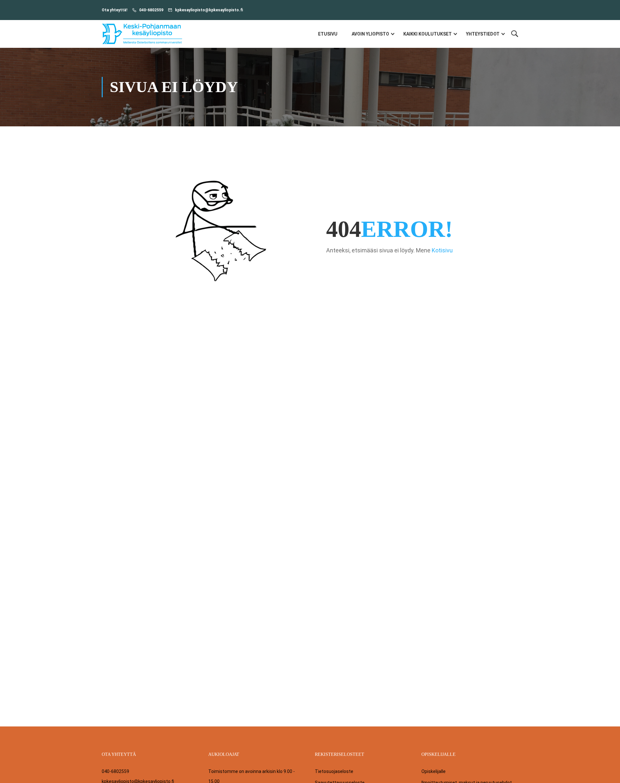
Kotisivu (442, 250)
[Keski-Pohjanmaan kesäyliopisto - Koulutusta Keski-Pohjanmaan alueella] (142, 34)
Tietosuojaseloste (334, 771)
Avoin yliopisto (370, 34)
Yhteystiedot (483, 34)
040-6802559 (151, 10)
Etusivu (327, 34)
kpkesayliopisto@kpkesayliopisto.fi (209, 10)
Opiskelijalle (433, 771)
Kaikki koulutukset (427, 34)
